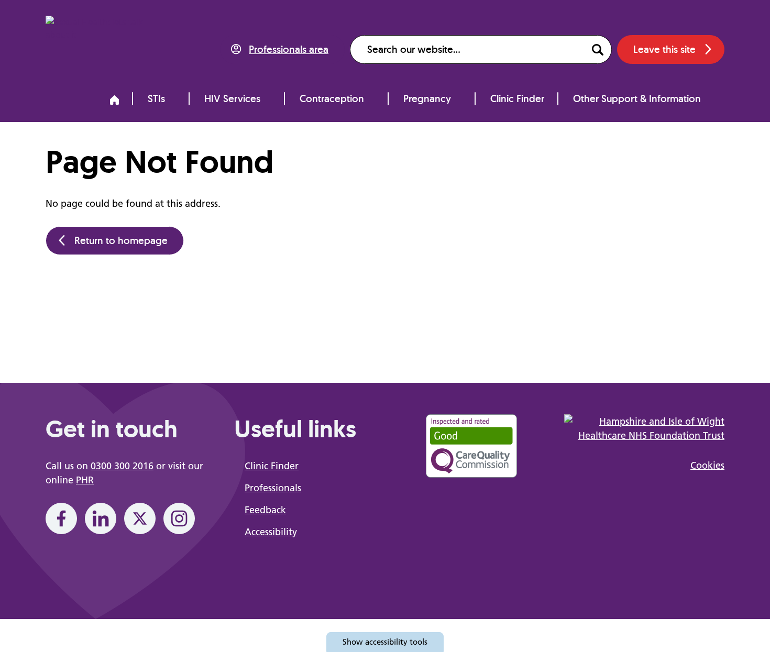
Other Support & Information (637, 98)
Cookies (707, 465)
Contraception (332, 98)
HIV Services (232, 98)
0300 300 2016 (122, 466)
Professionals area (288, 49)
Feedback (265, 510)
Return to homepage (121, 240)
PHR (85, 480)
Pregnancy (427, 98)
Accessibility (271, 532)
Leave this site (664, 49)
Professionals (273, 488)
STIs (156, 98)
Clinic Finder (517, 98)
